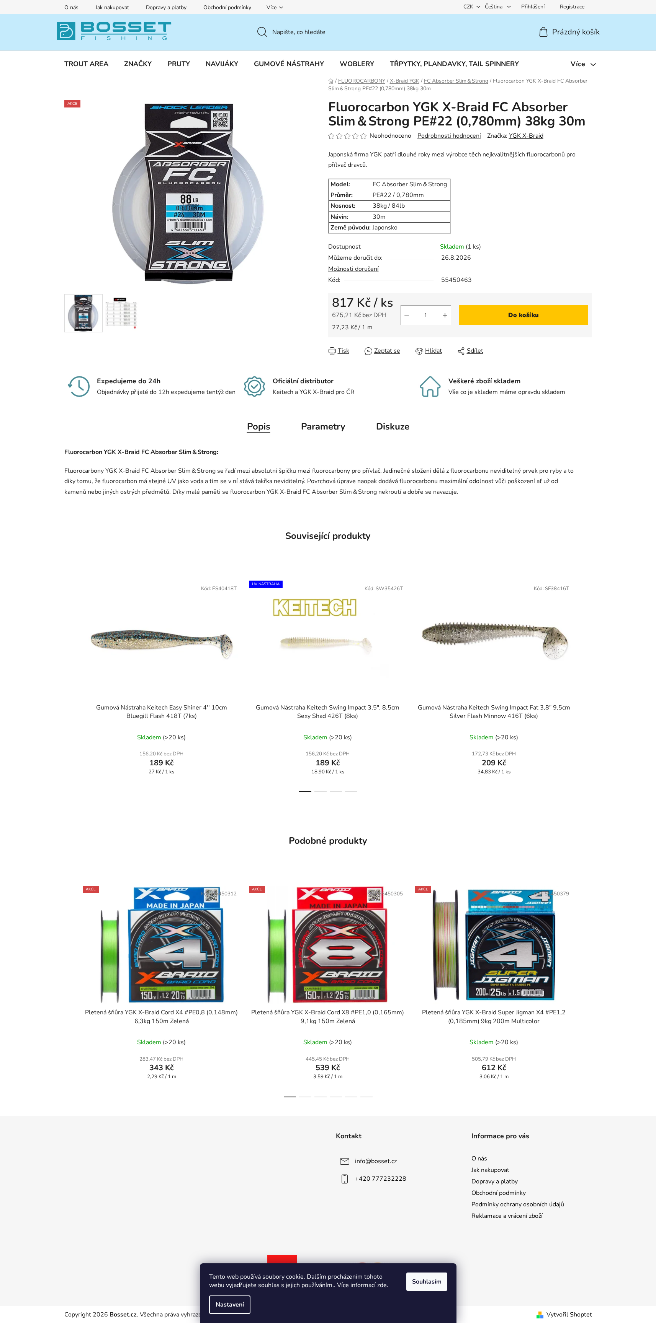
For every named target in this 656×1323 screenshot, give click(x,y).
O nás (71, 7)
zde (382, 1285)
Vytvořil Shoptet (569, 1314)
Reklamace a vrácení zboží (507, 1216)
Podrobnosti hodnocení (449, 136)
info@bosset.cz (376, 1161)
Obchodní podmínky (227, 7)
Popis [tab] (258, 426)
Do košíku (523, 315)
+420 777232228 (380, 1179)
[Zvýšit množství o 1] (445, 315)
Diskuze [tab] (392, 426)
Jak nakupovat (112, 7)
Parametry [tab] (323, 426)
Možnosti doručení (353, 269)
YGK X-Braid (526, 136)
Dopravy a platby (166, 7)
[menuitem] (86, 64)
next (586, 684)
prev (70, 684)
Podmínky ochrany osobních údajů (517, 1204)
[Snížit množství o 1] (406, 315)
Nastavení (230, 1304)
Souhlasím (427, 1281)
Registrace (572, 6)
